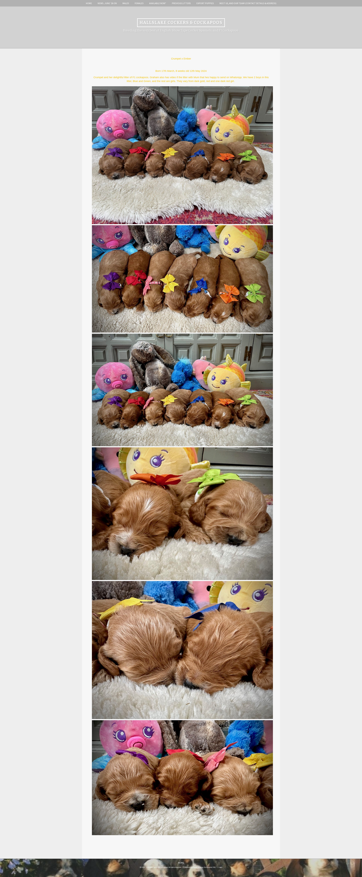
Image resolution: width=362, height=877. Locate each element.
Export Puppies (205, 3)
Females (139, 3)
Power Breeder (198, 867)
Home (89, 3)
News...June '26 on (107, 3)
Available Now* (157, 3)
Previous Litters (181, 3)
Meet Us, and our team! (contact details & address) (247, 3)
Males (125, 3)
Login (220, 867)
